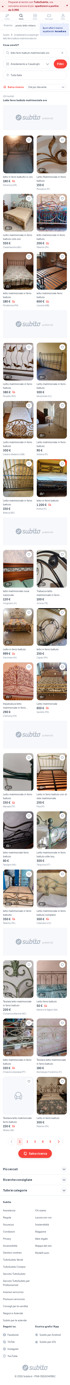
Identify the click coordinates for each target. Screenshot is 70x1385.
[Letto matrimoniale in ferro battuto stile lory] (52, 838)
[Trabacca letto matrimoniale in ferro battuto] (52, 577)
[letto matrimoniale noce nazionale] (18, 577)
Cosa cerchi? (11, 45)
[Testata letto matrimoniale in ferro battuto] (18, 987)
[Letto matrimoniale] (52, 690)
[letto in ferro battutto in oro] (18, 163)
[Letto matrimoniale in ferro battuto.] (18, 370)
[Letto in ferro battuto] (18, 633)
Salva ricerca (16, 87)
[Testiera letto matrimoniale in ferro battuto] (52, 1046)
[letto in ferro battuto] (52, 486)
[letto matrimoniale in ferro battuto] (52, 221)
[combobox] (35, 53)
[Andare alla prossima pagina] (58, 1141)
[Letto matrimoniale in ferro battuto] (52, 370)
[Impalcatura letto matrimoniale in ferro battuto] (18, 690)
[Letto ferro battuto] (52, 987)
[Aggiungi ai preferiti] (29, 140)
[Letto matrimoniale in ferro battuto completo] (52, 897)
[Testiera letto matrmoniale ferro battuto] (18, 1104)
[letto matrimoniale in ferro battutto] (18, 897)
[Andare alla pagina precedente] (11, 1141)
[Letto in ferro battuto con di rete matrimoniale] (52, 780)
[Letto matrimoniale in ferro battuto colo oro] (18, 221)
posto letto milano (25, 25)
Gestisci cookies (12, 1252)
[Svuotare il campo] (62, 53)
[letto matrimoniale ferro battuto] (52, 279)
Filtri (60, 64)
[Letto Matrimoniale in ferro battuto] (52, 163)
